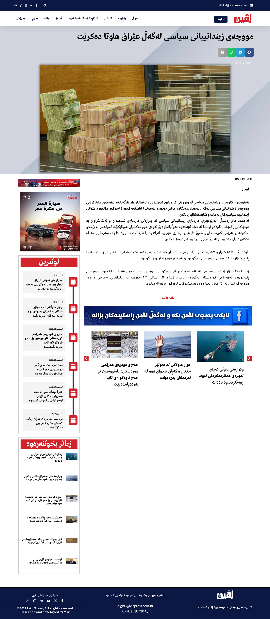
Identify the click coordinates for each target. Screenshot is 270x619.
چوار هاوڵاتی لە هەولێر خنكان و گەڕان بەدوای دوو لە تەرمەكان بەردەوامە (167, 371)
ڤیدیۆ (59, 19)
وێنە (46, 19)
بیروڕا (35, 19)
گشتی (108, 19)
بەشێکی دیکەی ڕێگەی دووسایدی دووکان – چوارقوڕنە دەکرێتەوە (48, 369)
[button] (45, 5)
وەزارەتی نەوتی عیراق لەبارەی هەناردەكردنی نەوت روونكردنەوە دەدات (221, 376)
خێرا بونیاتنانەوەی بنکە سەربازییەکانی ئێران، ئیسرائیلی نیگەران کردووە (46, 396)
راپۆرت (122, 19)
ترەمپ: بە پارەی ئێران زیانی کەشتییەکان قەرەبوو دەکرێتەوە (44, 423)
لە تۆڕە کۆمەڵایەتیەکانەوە (83, 19)
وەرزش (20, 19)
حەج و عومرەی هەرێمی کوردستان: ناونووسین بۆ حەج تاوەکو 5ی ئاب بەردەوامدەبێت (43, 500)
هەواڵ (135, 19)
